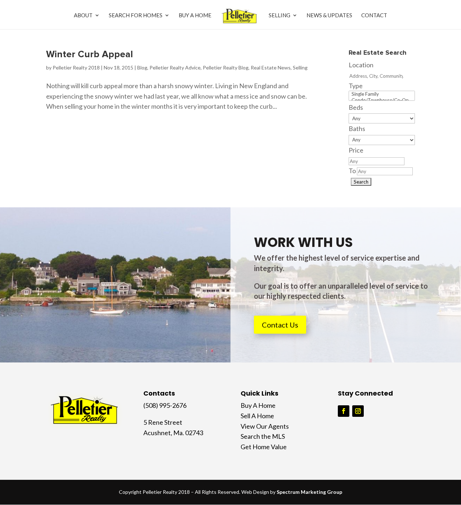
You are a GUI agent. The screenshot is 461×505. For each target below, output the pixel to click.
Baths (357, 128)
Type (356, 86)
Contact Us (280, 324)
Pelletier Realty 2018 (76, 67)
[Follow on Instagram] (358, 411)
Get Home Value (264, 447)
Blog (142, 67)
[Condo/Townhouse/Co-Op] (382, 100)
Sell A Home (257, 416)
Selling (279, 15)
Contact (374, 15)
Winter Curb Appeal (89, 54)
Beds (356, 107)
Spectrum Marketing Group (309, 492)
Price (356, 150)
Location (361, 65)
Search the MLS (263, 436)
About (83, 15)
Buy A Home (195, 15)
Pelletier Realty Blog (226, 67)
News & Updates (329, 15)
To (352, 171)
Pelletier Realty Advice (175, 67)
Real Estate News (271, 67)
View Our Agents (265, 426)
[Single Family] (382, 94)
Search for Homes (135, 15)
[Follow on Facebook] (343, 411)
